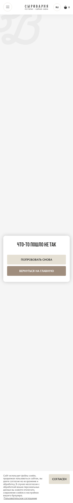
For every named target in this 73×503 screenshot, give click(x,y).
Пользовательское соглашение (20, 498)
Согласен (59, 479)
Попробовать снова (36, 259)
